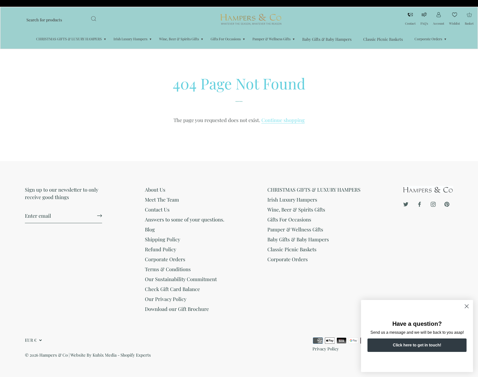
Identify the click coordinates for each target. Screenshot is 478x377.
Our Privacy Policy (165, 298)
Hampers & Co (53, 355)
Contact (410, 23)
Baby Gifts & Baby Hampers (327, 39)
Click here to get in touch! (417, 345)
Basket (469, 18)
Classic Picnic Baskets (383, 39)
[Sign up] (99, 215)
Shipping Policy (162, 239)
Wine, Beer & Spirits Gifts (179, 39)
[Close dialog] (466, 306)
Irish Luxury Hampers (130, 39)
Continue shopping (283, 120)
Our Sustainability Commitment (181, 279)
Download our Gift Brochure (177, 308)
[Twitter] (405, 203)
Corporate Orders (428, 39)
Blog (150, 229)
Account (438, 23)
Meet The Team (162, 199)
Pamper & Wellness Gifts (271, 39)
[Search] (93, 19)
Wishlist (454, 23)
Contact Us (157, 209)
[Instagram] (433, 203)
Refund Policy (160, 249)
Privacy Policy (325, 348)
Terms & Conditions (168, 269)
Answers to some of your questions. (184, 219)
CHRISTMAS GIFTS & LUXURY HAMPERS (69, 39)
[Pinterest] (446, 203)
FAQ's (424, 23)
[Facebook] (419, 203)
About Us (155, 189)
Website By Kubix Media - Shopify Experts (110, 355)
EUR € (31, 340)
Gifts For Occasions (226, 39)
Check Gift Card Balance (172, 289)
